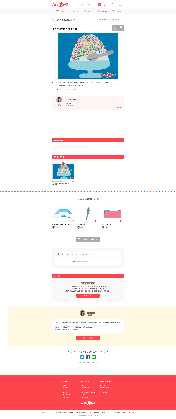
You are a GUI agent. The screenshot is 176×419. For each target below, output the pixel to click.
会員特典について (105, 387)
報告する (119, 107)
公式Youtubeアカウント (87, 397)
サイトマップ (131, 412)
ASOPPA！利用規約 (113, 19)
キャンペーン (85, 390)
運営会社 (124, 412)
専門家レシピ (66, 392)
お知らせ (103, 390)
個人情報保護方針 (116, 412)
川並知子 (89, 315)
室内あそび (68, 105)
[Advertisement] (74, 123)
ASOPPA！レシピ (59, 17)
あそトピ (84, 385)
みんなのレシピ (66, 390)
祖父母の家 (88, 254)
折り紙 (73, 105)
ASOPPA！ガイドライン (46, 412)
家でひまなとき (80, 254)
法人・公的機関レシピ (67, 394)
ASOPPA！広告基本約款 (68, 412)
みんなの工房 (66, 397)
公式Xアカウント (85, 394)
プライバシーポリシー (106, 412)
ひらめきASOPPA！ (67, 387)
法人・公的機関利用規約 (94, 412)
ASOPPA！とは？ (105, 385)
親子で (85, 261)
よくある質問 (104, 392)
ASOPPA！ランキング (87, 387)
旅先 (93, 254)
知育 (74, 261)
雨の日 (73, 254)
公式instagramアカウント (88, 392)
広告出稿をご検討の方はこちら (81, 412)
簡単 (79, 261)
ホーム (53, 17)
